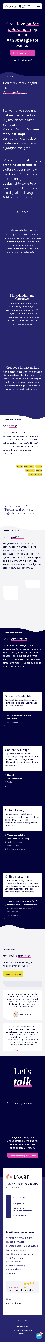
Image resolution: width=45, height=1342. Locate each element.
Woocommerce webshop (18, 838)
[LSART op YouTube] (12, 1225)
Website (39, 470)
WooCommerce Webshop (20, 1254)
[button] (38, 6)
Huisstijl (19, 466)
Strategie (39, 466)
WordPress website (16, 1250)
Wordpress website (35, 475)
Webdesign (30, 470)
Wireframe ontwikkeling (19, 1237)
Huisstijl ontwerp (15, 1241)
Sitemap (22, 1334)
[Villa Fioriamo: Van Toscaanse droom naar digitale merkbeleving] (24, 483)
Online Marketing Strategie (19, 715)
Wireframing (12, 719)
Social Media (28, 466)
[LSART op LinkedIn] (7, 1225)
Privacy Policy (22, 1327)
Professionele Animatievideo (22, 1245)
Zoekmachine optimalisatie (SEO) (22, 901)
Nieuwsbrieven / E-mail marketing (22, 905)
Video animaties (14, 779)
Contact (10, 1273)
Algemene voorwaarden (23, 1330)
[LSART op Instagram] (17, 1225)
